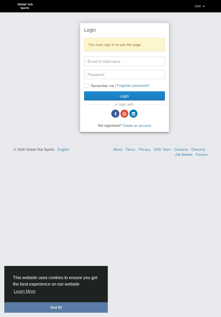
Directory (198, 149)
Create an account (137, 125)
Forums (202, 154)
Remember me (102, 85)
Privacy (145, 149)
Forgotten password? (133, 85)
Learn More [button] (25, 291)
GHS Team (163, 149)
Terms (131, 149)
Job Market (184, 154)
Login (124, 96)
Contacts (181, 149)
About (118, 149)
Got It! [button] (56, 307)
